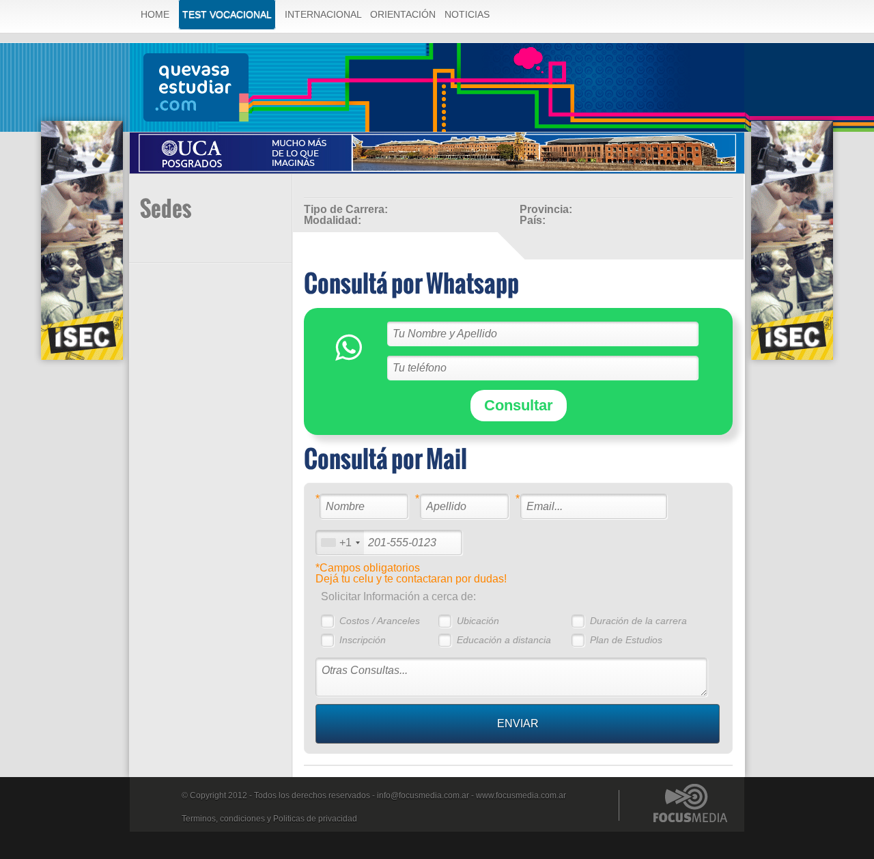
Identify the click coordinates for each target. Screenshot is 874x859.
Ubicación (478, 620)
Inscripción (362, 639)
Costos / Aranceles (379, 620)
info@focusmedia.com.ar (423, 795)
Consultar (518, 405)
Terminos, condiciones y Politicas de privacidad (269, 818)
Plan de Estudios (626, 639)
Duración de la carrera (638, 620)
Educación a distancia (504, 639)
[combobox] (340, 542)
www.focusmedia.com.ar (521, 795)
